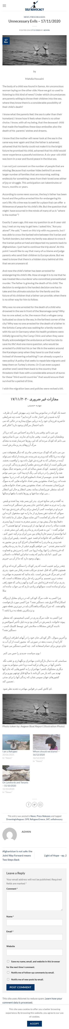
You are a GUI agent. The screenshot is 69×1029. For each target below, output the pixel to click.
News (26, 17)
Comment (12, 888)
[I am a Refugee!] (16, 742)
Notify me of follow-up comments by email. (32, 972)
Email (9, 931)
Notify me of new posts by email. (27, 979)
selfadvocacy (56, 819)
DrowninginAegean (15, 819)
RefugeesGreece (37, 819)
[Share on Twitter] (34, 804)
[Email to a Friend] (40, 804)
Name (10, 916)
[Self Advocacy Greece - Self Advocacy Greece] (35, 5)
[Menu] (4, 5)
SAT (48, 819)
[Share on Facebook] (28, 804)
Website (10, 946)
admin (46, 30)
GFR (27, 819)
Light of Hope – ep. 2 (55, 855)
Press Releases (37, 17)
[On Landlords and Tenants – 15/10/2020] (16, 773)
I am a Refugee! (9, 751)
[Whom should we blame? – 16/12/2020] (46, 742)
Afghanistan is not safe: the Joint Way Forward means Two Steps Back (17, 855)
